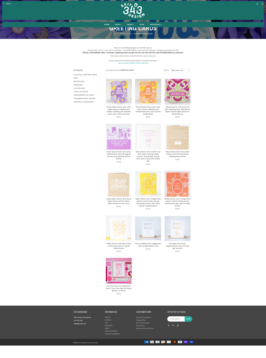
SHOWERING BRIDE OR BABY (85, 98)
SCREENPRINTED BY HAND (84, 95)
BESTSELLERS (79, 81)
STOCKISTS (108, 326)
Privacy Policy (140, 326)
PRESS (107, 328)
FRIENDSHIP (78, 85)
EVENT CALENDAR (111, 331)
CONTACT (108, 320)
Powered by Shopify (92, 342)
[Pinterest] (173, 325)
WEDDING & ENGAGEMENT (84, 102)
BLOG (142, 25)
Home (115, 34)
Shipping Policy (141, 320)
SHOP (117, 25)
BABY (76, 78)
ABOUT (130, 25)
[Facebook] (168, 325)
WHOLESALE (155, 25)
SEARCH (107, 317)
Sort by (166, 70)
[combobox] (180, 70)
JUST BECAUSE (79, 88)
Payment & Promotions (143, 317)
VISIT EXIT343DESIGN (112, 334)
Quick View (119, 92)
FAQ (106, 323)
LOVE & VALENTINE (81, 92)
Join (188, 319)
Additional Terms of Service (144, 328)
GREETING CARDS (125, 34)
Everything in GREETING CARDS (85, 75)
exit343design (81, 342)
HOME (106, 25)
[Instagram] (178, 325)
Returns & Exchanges (142, 323)
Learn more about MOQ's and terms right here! (133, 63)
